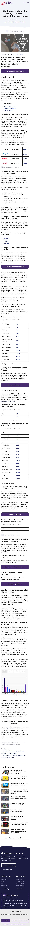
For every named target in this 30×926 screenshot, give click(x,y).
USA (2, 883)
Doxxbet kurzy (20, 883)
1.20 (17, 324)
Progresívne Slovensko (13, 729)
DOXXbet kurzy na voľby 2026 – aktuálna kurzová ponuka (19, 823)
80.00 (17, 457)
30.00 (17, 336)
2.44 (17, 529)
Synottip (6, 243)
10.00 (17, 333)
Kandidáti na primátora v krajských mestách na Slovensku (17, 818)
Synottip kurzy (20, 885)
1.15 (17, 436)
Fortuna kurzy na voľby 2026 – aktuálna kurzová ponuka (19, 777)
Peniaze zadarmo (7, 869)
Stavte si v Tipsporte (15, 514)
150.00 (17, 463)
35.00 (17, 448)
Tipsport (6, 240)
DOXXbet (6, 242)
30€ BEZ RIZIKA (20, 22)
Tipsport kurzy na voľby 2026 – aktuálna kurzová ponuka (19, 784)
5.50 (17, 327)
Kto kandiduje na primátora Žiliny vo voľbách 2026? (18, 804)
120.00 (18, 460)
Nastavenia (24, 920)
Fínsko (3, 881)
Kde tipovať (20, 889)
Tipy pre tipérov (8, 110)
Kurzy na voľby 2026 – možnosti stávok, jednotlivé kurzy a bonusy (18, 771)
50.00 (17, 340)
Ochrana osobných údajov (20, 924)
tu (7, 907)
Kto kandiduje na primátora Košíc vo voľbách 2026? (18, 810)
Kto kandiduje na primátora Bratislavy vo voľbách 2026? (18, 797)
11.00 (17, 442)
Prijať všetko (6, 920)
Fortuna (6, 238)
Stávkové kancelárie (10, 108)
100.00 (18, 350)
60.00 (17, 451)
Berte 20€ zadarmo (8, 865)
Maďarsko (4, 879)
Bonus (25, 154)
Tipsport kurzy (20, 881)
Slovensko (4, 885)
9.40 (17, 416)
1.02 (17, 413)
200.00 (18, 356)
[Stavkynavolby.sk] (7, 3)
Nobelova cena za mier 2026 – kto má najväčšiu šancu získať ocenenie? (19, 791)
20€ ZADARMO (9, 22)
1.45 (17, 532)
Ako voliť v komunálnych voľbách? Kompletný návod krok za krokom (18, 831)
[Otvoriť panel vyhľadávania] (24, 3)
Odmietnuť (15, 920)
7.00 (17, 330)
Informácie (6, 749)
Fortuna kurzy (20, 879)
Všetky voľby (5, 889)
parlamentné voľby (6, 84)
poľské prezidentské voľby (8, 401)
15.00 (17, 445)
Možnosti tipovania (9, 106)
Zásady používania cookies (9, 924)
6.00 (17, 439)
